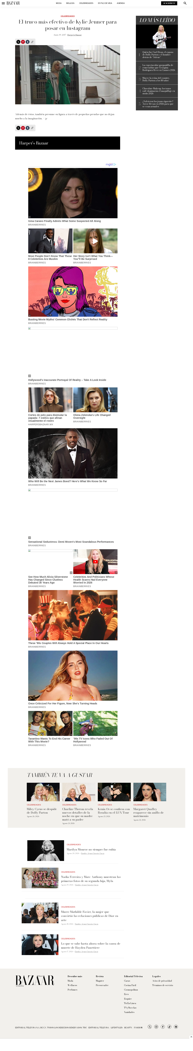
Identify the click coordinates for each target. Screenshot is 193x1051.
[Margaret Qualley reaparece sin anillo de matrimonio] (149, 792)
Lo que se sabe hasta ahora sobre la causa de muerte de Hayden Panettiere (90, 945)
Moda (59, 3)
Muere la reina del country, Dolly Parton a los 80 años (156, 79)
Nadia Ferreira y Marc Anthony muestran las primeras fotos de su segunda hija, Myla (91, 879)
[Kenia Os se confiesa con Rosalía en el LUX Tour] (114, 792)
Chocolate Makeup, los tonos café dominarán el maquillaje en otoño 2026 (158, 91)
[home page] (13, 3)
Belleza (70, 3)
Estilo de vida (105, 3)
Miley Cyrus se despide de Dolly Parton (42, 811)
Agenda (121, 3)
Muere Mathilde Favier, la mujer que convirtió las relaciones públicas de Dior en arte (89, 916)
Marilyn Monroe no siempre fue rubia (91, 849)
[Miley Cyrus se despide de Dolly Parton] (43, 792)
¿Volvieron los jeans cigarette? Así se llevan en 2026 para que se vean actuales (157, 104)
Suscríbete (169, 3)
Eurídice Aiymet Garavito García (92, 853)
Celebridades (86, 3)
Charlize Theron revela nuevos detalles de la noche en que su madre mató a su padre (77, 814)
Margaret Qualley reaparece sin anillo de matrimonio (148, 812)
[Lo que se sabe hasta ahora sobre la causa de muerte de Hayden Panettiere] (40, 944)
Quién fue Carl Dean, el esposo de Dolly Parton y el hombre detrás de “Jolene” (157, 55)
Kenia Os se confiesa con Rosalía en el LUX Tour (114, 811)
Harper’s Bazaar (74, 34)
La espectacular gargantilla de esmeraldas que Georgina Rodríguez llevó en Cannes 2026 (158, 68)
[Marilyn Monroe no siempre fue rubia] (45, 850)
